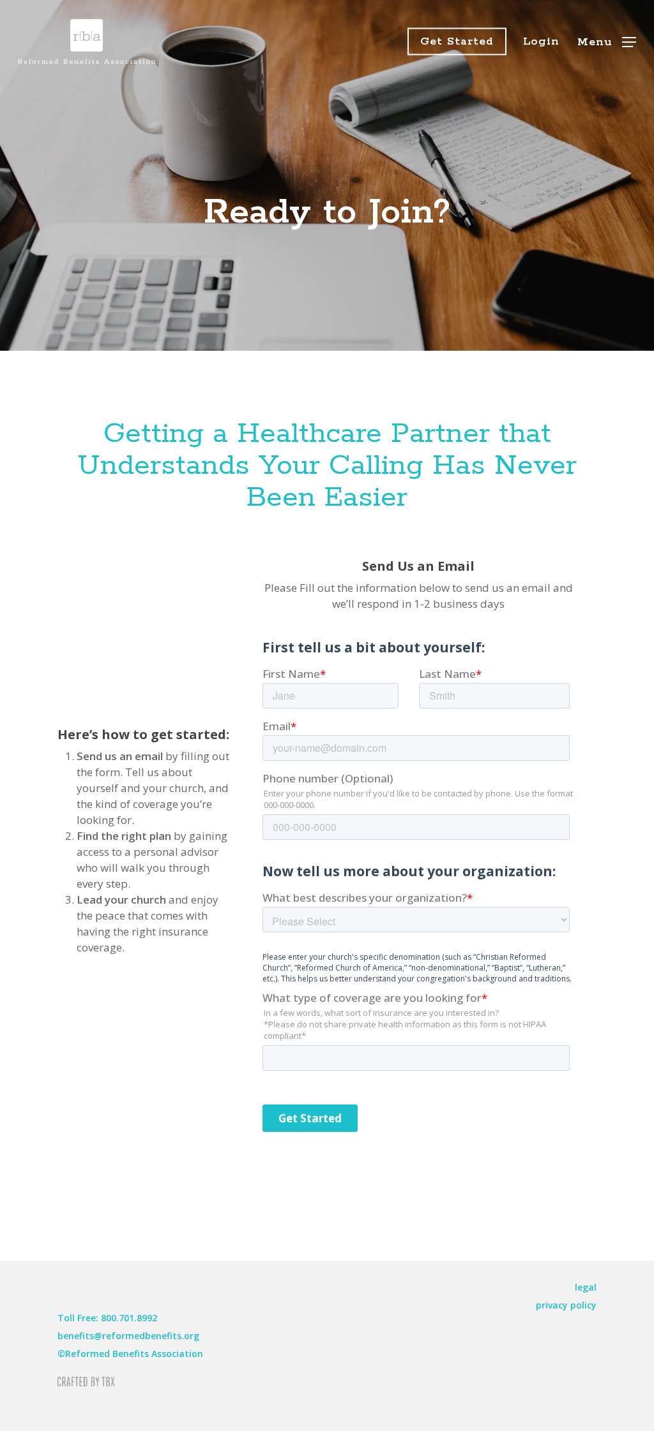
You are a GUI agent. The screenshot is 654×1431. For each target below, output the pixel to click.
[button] (606, 41)
